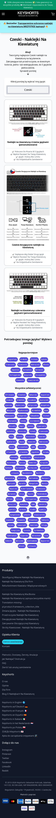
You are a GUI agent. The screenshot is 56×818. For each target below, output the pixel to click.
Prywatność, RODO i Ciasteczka (37, 790)
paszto (30, 494)
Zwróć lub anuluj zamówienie (16, 667)
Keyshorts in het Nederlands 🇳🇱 (17, 723)
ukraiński (36, 536)
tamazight (21, 525)
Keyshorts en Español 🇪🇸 (14, 714)
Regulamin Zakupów (14, 790)
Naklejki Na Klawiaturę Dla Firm (17, 581)
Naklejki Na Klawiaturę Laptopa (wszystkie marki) (26, 598)
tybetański (12, 536)
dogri (21, 426)
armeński (21, 400)
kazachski (11, 463)
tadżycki (45, 520)
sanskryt (42, 504)
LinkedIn (6, 766)
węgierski (45, 541)
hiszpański (40, 375)
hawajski (31, 442)
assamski (32, 400)
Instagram (7, 749)
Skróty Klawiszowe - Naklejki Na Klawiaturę (23, 627)
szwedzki (20, 380)
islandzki (23, 452)
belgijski (32, 405)
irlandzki (10, 452)
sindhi (33, 510)
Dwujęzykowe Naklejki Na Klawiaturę (20, 619)
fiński (33, 431)
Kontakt (6, 646)
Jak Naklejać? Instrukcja (13, 659)
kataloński (39, 457)
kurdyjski (32, 468)
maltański (33, 478)
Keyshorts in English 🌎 (13, 702)
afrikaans (9, 395)
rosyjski (28, 375)
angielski (12, 359)
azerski (8, 405)
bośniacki (9, 416)
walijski (19, 541)
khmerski (33, 463)
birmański (36, 410)
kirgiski (44, 463)
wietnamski (32, 541)
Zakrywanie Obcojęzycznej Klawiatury (20, 623)
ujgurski (24, 536)
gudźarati (11, 442)
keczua (22, 463)
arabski (23, 359)
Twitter (5, 758)
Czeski (28, 90)
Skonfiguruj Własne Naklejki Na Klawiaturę (23, 577)
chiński (34, 359)
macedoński (27, 473)
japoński (15, 370)
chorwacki (12, 421)
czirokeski (35, 421)
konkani (8, 468)
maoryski (11, 483)
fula (11, 437)
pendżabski (42, 494)
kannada (14, 457)
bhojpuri (11, 410)
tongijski (15, 530)
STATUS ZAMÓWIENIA (13, 642)
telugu (44, 525)
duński (44, 359)
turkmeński (39, 530)
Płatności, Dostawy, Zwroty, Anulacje (20, 654)
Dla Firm (6, 689)
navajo (45, 483)
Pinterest (6, 754)
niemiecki (22, 365)
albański (22, 395)
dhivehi (12, 426)
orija (21, 494)
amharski (33, 395)
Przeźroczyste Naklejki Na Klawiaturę (20, 615)
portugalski (15, 375)
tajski (11, 525)
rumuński (24, 504)
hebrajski (35, 365)
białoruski (23, 410)
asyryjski (44, 400)
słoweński (33, 520)
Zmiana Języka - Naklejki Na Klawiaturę (21, 610)
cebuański (34, 416)
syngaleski (15, 515)
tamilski (34, 525)
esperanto (41, 426)
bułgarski (22, 416)
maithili (40, 473)
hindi (11, 447)
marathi (22, 483)
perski (10, 499)
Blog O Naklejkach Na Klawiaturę (18, 693)
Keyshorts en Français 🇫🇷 (14, 710)
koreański (27, 370)
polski (19, 499)
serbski (22, 510)
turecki (27, 530)
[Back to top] (28, 557)
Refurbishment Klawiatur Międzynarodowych (24, 585)
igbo (33, 447)
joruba (46, 452)
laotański (45, 468)
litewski (15, 473)
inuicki (42, 447)
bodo (46, 410)
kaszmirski (26, 457)
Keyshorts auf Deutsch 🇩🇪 (15, 706)
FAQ (4, 663)
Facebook (7, 762)
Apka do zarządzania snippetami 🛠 (19, 735)
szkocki (27, 515)
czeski (23, 421)
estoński (11, 431)
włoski (46, 365)
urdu (46, 536)
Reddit (5, 770)
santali (12, 510)
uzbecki (8, 541)
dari (45, 421)
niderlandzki (27, 489)
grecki (20, 437)
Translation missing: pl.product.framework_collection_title (20, 604)
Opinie (5, 685)
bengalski (45, 405)
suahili (42, 510)
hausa (21, 442)
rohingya (44, 499)
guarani (42, 437)
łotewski (32, 546)
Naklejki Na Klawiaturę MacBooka (18, 594)
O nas (5, 681)
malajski (22, 478)
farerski (22, 431)
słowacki (21, 520)
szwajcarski (33, 380)
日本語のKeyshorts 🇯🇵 (12, 731)
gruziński (30, 437)
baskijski (20, 405)
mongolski (33, 483)
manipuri (46, 478)
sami (33, 504)
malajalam (9, 478)
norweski (39, 370)
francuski (10, 365)
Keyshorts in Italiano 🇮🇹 (13, 719)
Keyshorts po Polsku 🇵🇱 (13, 727)
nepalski (13, 489)
